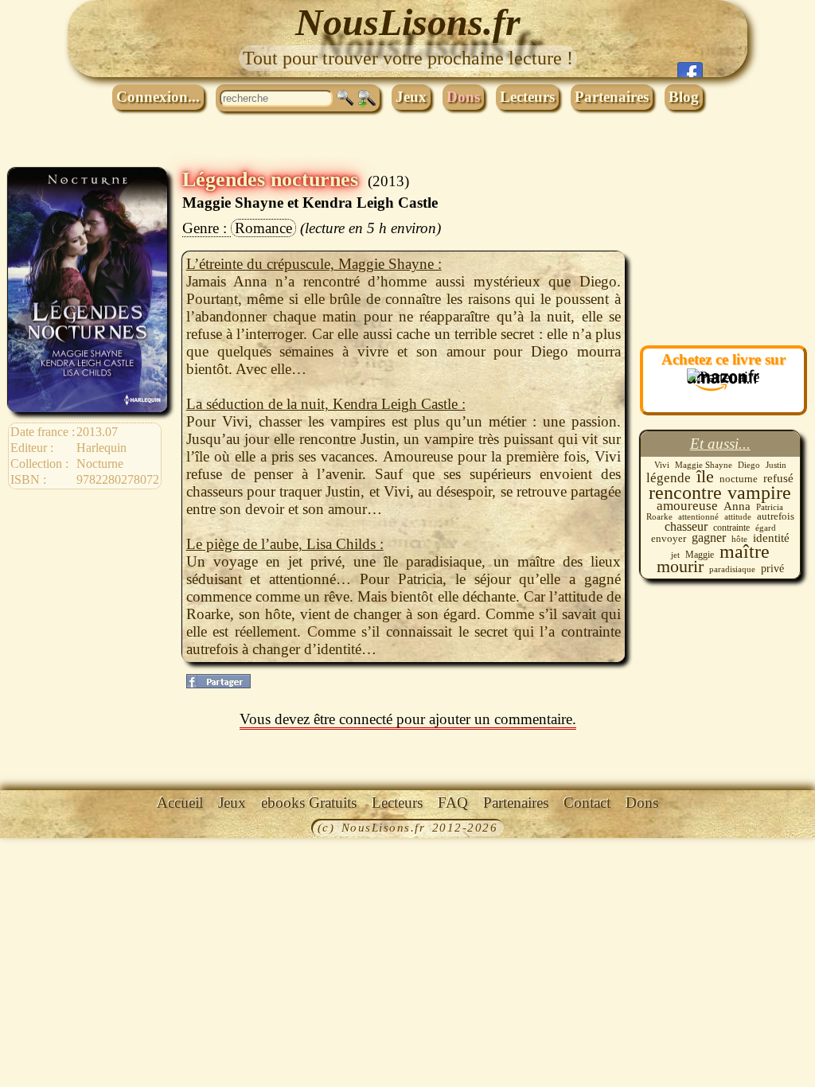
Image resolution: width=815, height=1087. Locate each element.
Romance (263, 228)
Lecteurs (527, 96)
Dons (463, 96)
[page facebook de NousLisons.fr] (218, 681)
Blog (684, 96)
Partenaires (612, 96)
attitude (737, 516)
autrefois (775, 516)
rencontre (685, 492)
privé (772, 568)
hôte (739, 539)
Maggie (699, 554)
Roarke (659, 516)
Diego (749, 464)
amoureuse (687, 505)
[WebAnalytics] (36, 829)
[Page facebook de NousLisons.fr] (690, 69)
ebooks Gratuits (309, 802)
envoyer (668, 538)
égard (765, 527)
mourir (680, 566)
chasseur (686, 526)
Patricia (769, 507)
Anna (737, 505)
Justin (776, 464)
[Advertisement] (719, 247)
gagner (709, 537)
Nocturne (99, 463)
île (705, 476)
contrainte (731, 527)
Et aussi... (720, 443)
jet (675, 554)
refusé (778, 478)
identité (771, 537)
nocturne (738, 479)
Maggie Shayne (703, 465)
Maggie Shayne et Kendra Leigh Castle (310, 202)
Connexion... (158, 96)
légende (668, 477)
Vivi (661, 465)
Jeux (411, 96)
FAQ (453, 802)
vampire (759, 492)
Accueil (180, 802)
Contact (586, 802)
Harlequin (101, 447)
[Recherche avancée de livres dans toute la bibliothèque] (367, 98)
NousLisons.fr (408, 22)
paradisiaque (732, 569)
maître (744, 551)
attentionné (698, 516)
